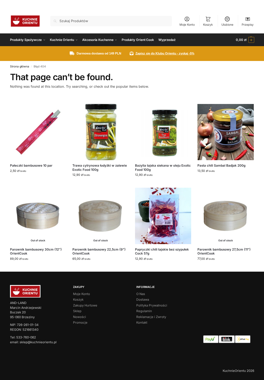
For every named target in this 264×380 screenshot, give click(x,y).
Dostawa (142, 299)
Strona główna (19, 66)
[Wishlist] (60, 110)
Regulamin (144, 311)
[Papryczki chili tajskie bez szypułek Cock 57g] (163, 216)
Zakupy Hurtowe (85, 305)
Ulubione (227, 24)
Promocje (80, 322)
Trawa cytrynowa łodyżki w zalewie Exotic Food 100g (99, 167)
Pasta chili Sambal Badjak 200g (221, 165)
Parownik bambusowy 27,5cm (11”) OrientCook (224, 251)
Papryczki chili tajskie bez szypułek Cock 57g (162, 251)
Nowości (79, 317)
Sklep (77, 311)
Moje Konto (187, 24)
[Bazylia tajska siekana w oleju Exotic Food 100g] (163, 132)
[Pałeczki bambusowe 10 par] (38, 132)
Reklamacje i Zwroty (151, 317)
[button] (245, 40)
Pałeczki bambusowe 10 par (31, 165)
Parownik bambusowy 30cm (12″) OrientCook (36, 251)
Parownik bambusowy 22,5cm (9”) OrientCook (99, 251)
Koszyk (208, 24)
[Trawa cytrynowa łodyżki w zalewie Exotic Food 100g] (100, 132)
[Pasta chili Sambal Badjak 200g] (225, 132)
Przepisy (248, 24)
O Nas (140, 294)
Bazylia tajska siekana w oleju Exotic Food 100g (163, 167)
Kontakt (141, 322)
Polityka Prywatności (151, 305)
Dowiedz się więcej (38, 267)
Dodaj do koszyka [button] (38, 179)
